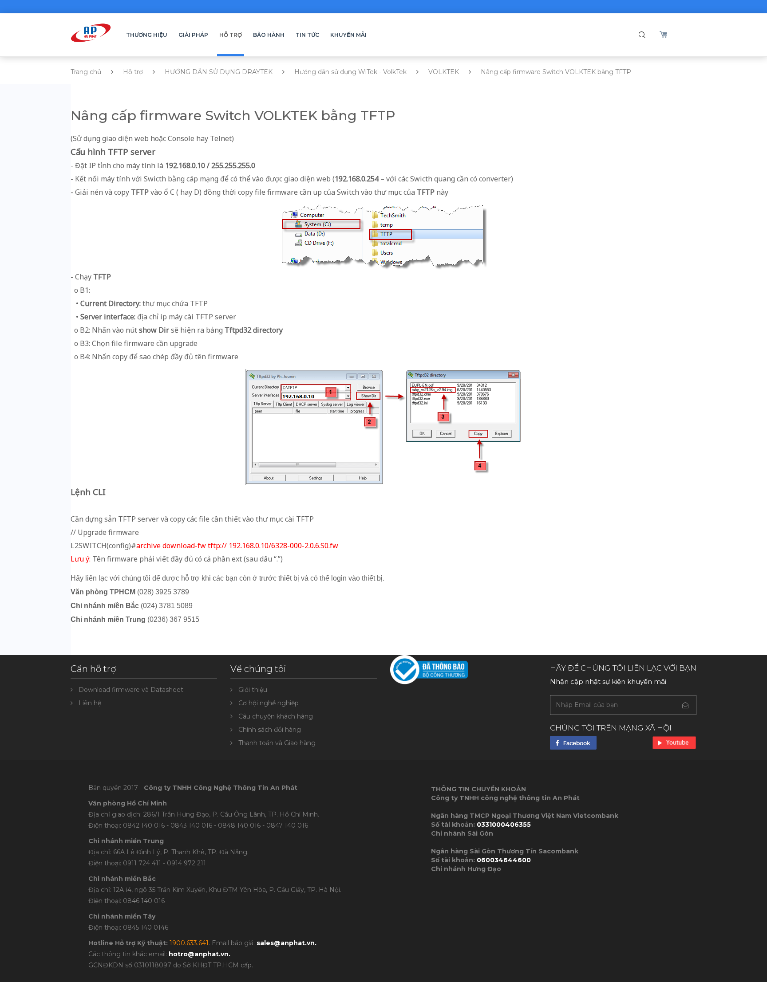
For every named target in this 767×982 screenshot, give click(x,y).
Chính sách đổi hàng (269, 730)
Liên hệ (90, 703)
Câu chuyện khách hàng (275, 716)
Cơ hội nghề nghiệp (268, 703)
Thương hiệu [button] (146, 34)
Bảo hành (269, 34)
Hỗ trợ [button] (230, 34)
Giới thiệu (252, 690)
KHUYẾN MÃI (348, 34)
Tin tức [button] (307, 34)
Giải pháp (193, 34)
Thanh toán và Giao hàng (277, 743)
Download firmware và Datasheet (131, 690)
